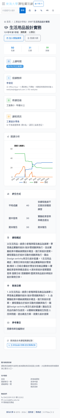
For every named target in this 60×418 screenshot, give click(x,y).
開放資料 (34, 384)
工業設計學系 (20, 21)
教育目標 (16, 285)
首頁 (8, 21)
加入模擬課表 (15, 38)
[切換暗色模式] (53, 10)
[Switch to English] (41, 10)
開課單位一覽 (6, 382)
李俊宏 (9, 83)
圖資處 (30, 412)
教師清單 (34, 387)
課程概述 (16, 237)
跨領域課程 (35, 379)
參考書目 (16, 322)
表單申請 (34, 382)
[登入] (35, 10)
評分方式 (16, 193)
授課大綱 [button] (34, 38)
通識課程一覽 (6, 384)
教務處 (38, 412)
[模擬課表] (30, 10)
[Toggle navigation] (3, 3)
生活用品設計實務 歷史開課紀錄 (23, 345)
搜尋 (22, 10)
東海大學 (9, 412)
